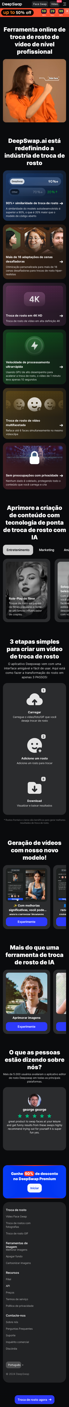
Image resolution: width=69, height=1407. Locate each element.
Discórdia (11, 1348)
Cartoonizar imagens (18, 1262)
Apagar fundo (14, 1256)
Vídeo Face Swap (16, 1216)
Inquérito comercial (17, 1341)
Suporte (10, 1335)
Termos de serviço (17, 1299)
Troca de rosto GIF (17, 1233)
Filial (8, 1279)
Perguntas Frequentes (19, 1328)
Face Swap (40, 4)
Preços (10, 1292)
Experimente (26, 922)
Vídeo (54, 4)
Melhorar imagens (16, 1249)
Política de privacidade (19, 1305)
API (8, 1285)
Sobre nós (12, 1322)
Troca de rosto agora (32, 1399)
